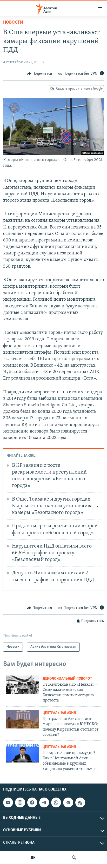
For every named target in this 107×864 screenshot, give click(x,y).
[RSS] (80, 802)
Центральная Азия (59, 713)
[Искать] (74, 857)
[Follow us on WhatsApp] (56, 802)
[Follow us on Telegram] (44, 802)
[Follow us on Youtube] (8, 802)
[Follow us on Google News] (68, 802)
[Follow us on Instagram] (20, 802)
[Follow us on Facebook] (32, 802)
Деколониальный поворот (67, 679)
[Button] (39, 73)
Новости (13, 22)
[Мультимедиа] (33, 857)
